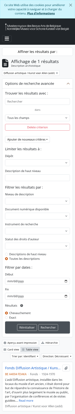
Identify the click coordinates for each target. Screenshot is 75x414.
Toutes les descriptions (24, 259)
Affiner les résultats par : (37, 51)
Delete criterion (37, 127)
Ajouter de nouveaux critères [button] (26, 139)
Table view (31, 349)
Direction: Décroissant (56, 356)
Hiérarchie (51, 342)
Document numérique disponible (27, 209)
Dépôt (9, 156)
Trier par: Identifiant (24, 356)
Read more (26, 401)
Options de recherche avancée (29, 83)
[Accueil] (38, 27)
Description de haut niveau (23, 171)
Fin (7, 289)
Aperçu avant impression (22, 342)
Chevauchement (20, 313)
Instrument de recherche (21, 224)
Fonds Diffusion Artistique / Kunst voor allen (33, 368)
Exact (12, 317)
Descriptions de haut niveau (27, 254)
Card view (13, 349)
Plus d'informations (41, 13)
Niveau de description (19, 194)
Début (9, 274)
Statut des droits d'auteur (22, 239)
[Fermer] (70, 5)
